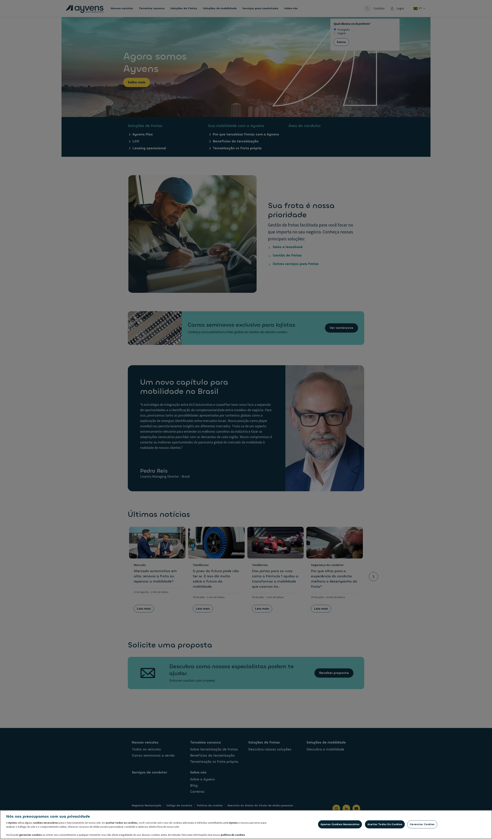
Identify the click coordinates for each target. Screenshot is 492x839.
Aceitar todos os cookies (384, 824)
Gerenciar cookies (422, 824)
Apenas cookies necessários (340, 824)
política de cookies (233, 835)
